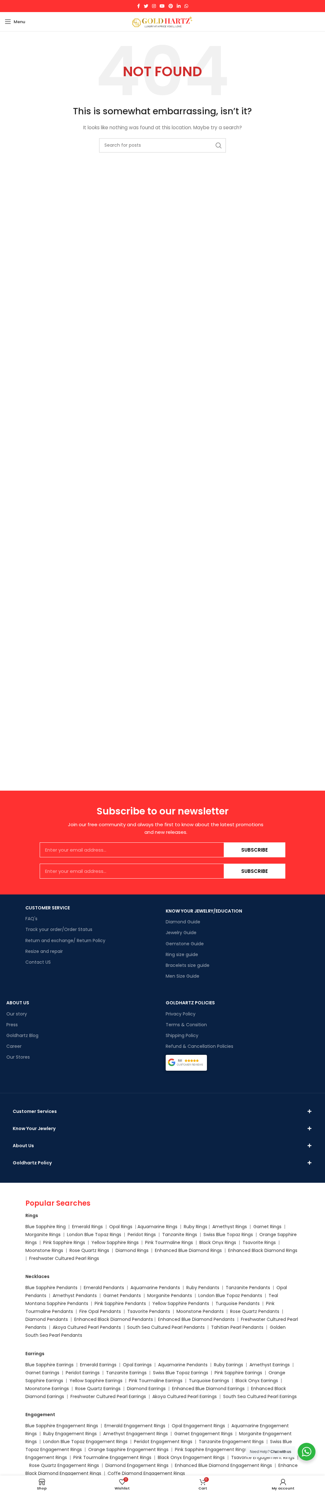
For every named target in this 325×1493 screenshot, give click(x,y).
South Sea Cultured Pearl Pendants (166, 1327)
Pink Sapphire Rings (64, 1242)
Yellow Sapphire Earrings (96, 1380)
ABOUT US (17, 1003)
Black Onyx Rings (217, 1242)
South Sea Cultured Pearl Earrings (260, 1396)
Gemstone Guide (185, 944)
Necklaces (37, 1276)
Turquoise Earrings (209, 1380)
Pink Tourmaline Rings (169, 1242)
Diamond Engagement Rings (136, 1465)
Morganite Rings (43, 1234)
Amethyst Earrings (269, 1365)
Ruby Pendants (202, 1287)
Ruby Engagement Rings (70, 1433)
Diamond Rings (132, 1250)
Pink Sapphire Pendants (120, 1303)
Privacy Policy (181, 1014)
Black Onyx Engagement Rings (191, 1457)
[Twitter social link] (146, 6)
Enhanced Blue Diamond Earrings (208, 1388)
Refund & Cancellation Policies (199, 1046)
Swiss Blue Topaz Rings (228, 1234)
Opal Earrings (137, 1365)
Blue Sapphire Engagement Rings (61, 1426)
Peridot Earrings (83, 1372)
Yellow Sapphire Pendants (180, 1303)
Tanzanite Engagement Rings (231, 1441)
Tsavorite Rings (259, 1242)
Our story (16, 1014)
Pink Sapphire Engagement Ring (210, 1449)
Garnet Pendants (122, 1295)
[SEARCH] (218, 145)
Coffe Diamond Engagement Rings (146, 1473)
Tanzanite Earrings (126, 1372)
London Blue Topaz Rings (93, 1234)
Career (14, 1046)
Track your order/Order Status (58, 929)
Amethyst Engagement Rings (135, 1433)
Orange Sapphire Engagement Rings (128, 1449)
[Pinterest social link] (171, 6)
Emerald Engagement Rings (134, 1426)
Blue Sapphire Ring (45, 1226)
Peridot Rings (142, 1234)
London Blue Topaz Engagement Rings (85, 1441)
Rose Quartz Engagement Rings (64, 1465)
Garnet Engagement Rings (203, 1433)
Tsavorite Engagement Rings (263, 1457)
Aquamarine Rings (157, 1226)
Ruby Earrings (228, 1365)
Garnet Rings (267, 1226)
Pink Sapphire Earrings (238, 1372)
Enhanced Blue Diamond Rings (188, 1250)
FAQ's (31, 918)
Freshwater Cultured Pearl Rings (64, 1258)
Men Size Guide (182, 976)
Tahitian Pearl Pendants (237, 1327)
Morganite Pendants (169, 1295)
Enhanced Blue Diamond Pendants (196, 1319)
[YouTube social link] (162, 6)
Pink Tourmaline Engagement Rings (112, 1457)
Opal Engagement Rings (198, 1426)
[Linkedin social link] (178, 6)
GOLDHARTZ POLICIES (190, 1003)
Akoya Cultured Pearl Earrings (184, 1396)
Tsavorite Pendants (148, 1311)
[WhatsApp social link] (186, 6)
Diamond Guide (183, 922)
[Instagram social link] (154, 6)
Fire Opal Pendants (100, 1311)
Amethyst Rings (229, 1226)
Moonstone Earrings (47, 1388)
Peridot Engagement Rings (163, 1441)
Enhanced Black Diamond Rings (262, 1250)
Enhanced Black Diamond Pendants (113, 1319)
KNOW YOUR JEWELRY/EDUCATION (204, 911)
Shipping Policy (182, 1035)
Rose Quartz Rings (89, 1250)
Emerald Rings (87, 1226)
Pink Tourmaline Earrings (155, 1380)
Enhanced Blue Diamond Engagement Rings (223, 1465)
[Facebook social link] (138, 6)
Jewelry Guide (181, 932)
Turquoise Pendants (238, 1303)
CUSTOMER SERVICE (47, 908)
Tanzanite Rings (180, 1234)
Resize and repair (44, 951)
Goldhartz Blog (22, 1035)
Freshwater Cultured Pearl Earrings (108, 1396)
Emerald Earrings (98, 1365)
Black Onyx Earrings (256, 1380)
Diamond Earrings (146, 1388)
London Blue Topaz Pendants (230, 1295)
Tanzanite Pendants (248, 1287)
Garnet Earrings (42, 1372)
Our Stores (18, 1057)
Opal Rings (120, 1226)
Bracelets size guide (187, 965)
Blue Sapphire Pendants (51, 1287)
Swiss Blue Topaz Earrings (180, 1372)
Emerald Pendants (104, 1287)
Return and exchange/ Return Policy (65, 940)
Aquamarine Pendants (155, 1287)
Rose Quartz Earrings (98, 1388)
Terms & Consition (186, 1024)
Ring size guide (182, 954)
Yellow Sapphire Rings (115, 1242)
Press (12, 1024)
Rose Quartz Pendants (254, 1311)
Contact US (38, 962)
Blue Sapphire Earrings (49, 1365)
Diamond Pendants (46, 1319)
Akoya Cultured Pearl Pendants (86, 1327)
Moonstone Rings (44, 1250)
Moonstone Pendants (200, 1311)
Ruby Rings (195, 1226)
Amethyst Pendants (75, 1295)
